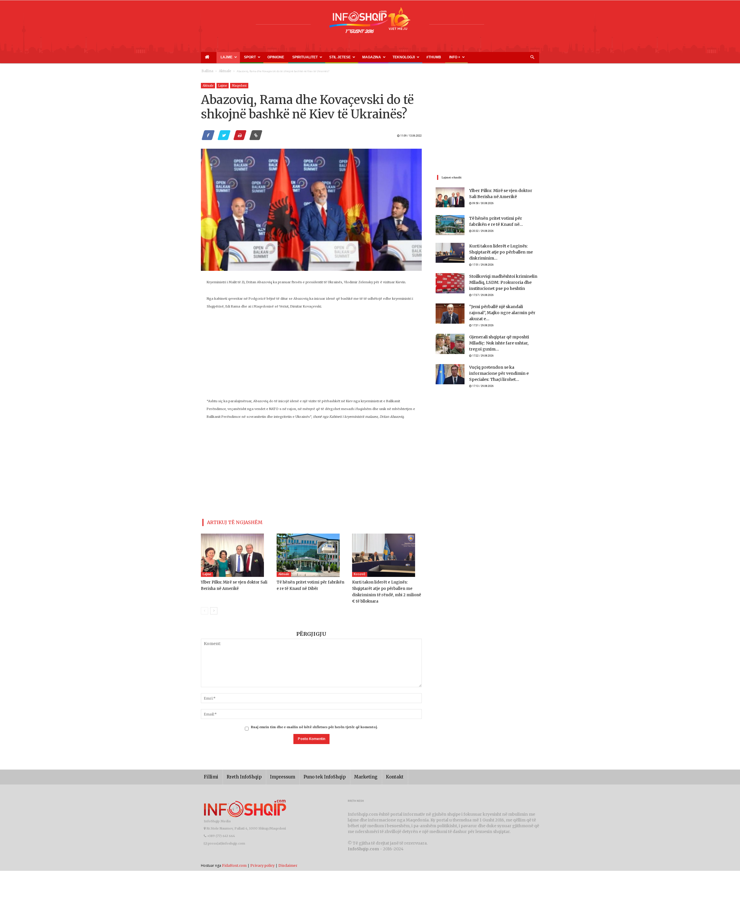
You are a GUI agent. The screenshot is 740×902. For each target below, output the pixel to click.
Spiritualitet (276, 57)
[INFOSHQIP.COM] (370, 22)
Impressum (274, 768)
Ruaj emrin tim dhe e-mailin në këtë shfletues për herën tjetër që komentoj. (314, 718)
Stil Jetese (303, 57)
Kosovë (359, 572)
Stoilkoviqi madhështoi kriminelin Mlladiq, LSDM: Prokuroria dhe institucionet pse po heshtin (499, 280)
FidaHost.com (234, 856)
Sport (235, 57)
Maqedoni (239, 85)
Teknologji (354, 57)
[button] (532, 57)
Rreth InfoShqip (240, 768)
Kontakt (375, 768)
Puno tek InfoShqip (312, 768)
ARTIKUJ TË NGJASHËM (228, 521)
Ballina (206, 71)
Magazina (328, 57)
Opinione (254, 57)
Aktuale (222, 71)
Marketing (349, 768)
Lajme (217, 57)
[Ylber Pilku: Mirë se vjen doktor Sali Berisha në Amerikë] (236, 553)
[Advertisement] (311, 357)
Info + (390, 57)
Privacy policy (262, 856)
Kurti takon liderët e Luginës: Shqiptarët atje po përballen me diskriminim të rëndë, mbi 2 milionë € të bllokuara (386, 586)
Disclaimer (287, 856)
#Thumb (376, 57)
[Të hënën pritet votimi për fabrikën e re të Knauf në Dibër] (311, 553)
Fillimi (210, 768)
